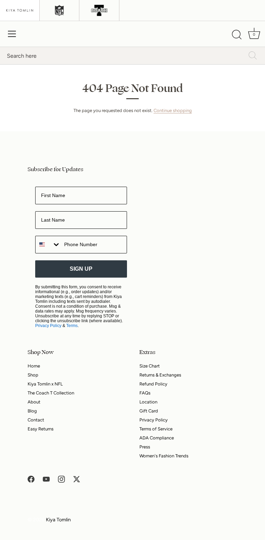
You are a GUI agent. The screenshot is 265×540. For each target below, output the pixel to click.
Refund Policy (153, 384)
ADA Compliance (156, 437)
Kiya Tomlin (58, 519)
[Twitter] (76, 478)
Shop (33, 375)
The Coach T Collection (51, 392)
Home (34, 366)
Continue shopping (173, 110)
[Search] (236, 35)
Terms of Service (156, 428)
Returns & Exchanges (160, 375)
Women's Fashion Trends (163, 455)
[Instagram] (61, 478)
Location (148, 401)
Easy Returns (40, 428)
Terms (72, 325)
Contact (36, 419)
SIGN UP (81, 269)
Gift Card (148, 410)
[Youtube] (46, 478)
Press (144, 446)
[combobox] (48, 244)
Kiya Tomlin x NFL (45, 384)
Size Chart (149, 366)
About (34, 401)
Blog (32, 410)
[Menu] (12, 33)
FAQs (144, 392)
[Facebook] (31, 478)
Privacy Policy (48, 325)
